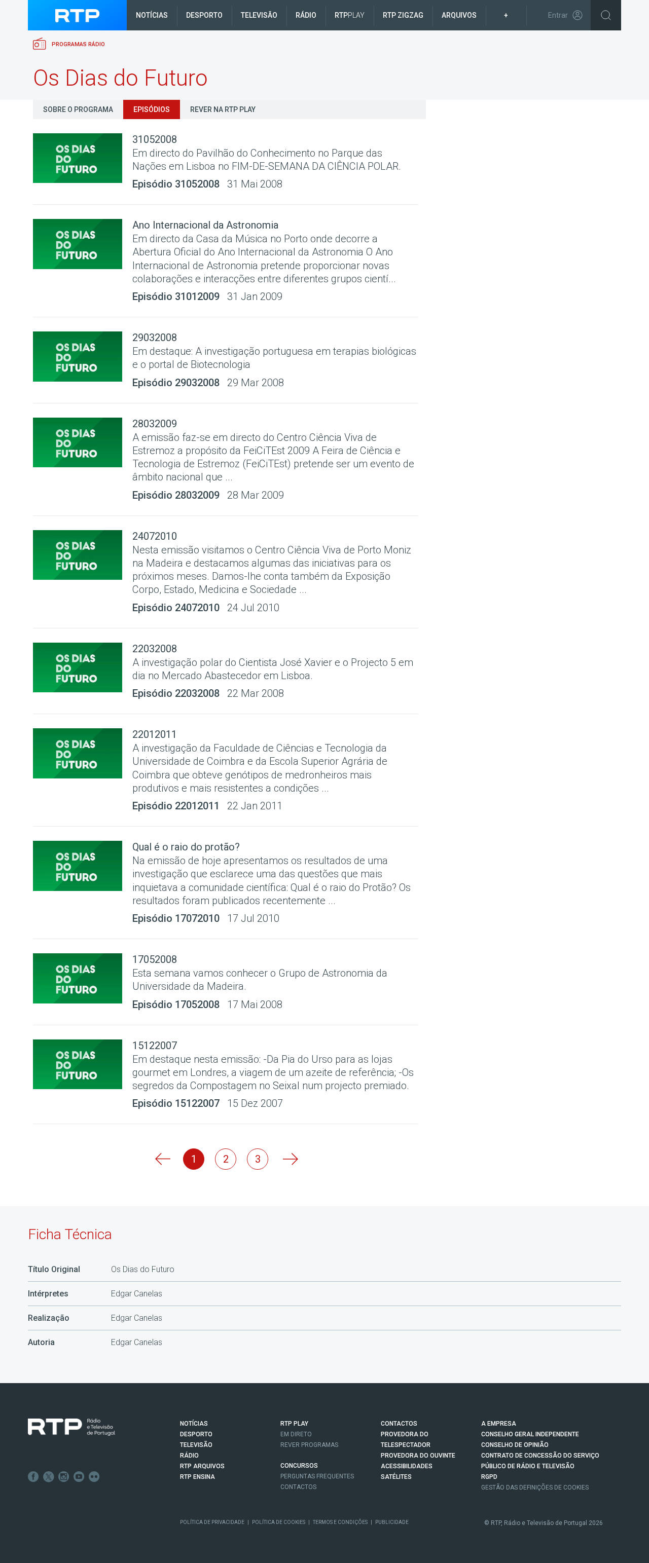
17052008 (154, 959)
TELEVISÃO (196, 1444)
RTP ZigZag (403, 15)
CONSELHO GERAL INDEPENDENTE (530, 1434)
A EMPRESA (498, 1423)
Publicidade (392, 1522)
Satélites (396, 1476)
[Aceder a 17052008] (82, 978)
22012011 (154, 734)
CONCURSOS (299, 1465)
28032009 (154, 424)
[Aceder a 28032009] (82, 443)
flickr (94, 1476)
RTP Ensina (197, 1476)
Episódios (151, 109)
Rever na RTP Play (223, 109)
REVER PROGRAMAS (309, 1444)
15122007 (154, 1045)
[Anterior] (161, 1159)
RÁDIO (189, 1455)
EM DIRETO (296, 1434)
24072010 (154, 536)
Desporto (204, 15)
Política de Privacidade (212, 1522)
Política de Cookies (278, 1522)
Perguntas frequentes (317, 1476)
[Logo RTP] (71, 1427)
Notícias (152, 15)
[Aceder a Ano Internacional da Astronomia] (82, 244)
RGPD (489, 1476)
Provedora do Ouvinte (418, 1455)
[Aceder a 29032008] (82, 356)
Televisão (259, 15)
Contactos (298, 1487)
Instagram (63, 1476)
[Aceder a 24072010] (82, 555)
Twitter (48, 1476)
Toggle (606, 15)
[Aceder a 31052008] (82, 158)
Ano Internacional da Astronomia (205, 225)
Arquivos (459, 15)
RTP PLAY (294, 1423)
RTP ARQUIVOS (202, 1466)
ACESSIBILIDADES (406, 1466)
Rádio (306, 15)
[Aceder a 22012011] (82, 753)
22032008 (154, 649)
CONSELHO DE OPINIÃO (515, 1444)
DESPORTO (196, 1434)
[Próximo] (289, 1159)
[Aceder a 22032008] (82, 668)
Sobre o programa (78, 109)
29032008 (154, 337)
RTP (350, 15)
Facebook (33, 1476)
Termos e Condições (340, 1522)
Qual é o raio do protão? (186, 847)
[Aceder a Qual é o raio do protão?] (82, 866)
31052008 (154, 139)
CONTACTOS (399, 1423)
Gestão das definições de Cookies (535, 1487)
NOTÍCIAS (194, 1423)
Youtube (79, 1476)
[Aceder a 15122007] (82, 1064)
